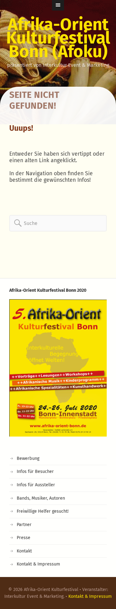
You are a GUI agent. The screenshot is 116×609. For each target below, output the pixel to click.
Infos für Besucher (35, 471)
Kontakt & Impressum (38, 564)
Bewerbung (28, 458)
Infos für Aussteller (36, 485)
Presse (23, 537)
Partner (24, 524)
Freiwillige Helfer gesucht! (42, 511)
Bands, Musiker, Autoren (41, 498)
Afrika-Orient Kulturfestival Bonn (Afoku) (58, 38)
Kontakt (24, 551)
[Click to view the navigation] (58, 5)
